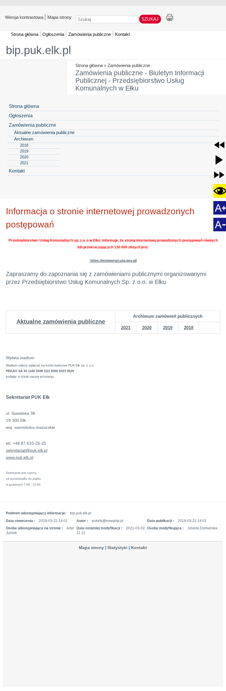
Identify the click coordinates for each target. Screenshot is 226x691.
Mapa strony (59, 17)
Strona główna (89, 65)
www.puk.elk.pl (19, 457)
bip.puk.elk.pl (38, 50)
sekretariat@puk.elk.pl (26, 450)
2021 (125, 327)
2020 (147, 327)
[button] (219, 145)
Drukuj (170, 18)
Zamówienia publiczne (128, 65)
